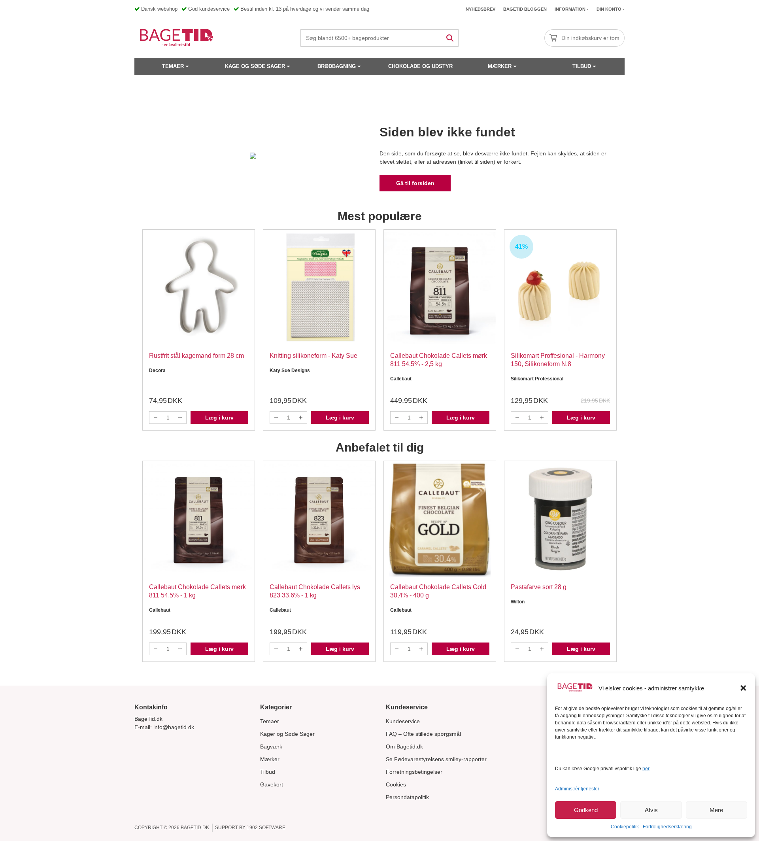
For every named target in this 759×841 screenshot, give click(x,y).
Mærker (500, 66)
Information (570, 9)
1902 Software (266, 827)
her (645, 768)
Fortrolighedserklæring (667, 827)
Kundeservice (403, 721)
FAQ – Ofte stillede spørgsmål (423, 734)
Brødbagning (336, 66)
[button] (743, 688)
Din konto (609, 9)
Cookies (396, 784)
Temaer (173, 66)
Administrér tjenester (577, 789)
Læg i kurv (219, 417)
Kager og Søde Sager (287, 734)
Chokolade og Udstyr (420, 66)
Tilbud (581, 66)
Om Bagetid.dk (404, 746)
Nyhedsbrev (480, 9)
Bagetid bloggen (525, 9)
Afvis (651, 810)
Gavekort (271, 784)
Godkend (586, 810)
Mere (716, 810)
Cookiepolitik (625, 827)
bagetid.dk (195, 827)
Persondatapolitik (407, 797)
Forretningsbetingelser (414, 772)
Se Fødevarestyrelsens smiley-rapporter (436, 759)
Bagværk (271, 746)
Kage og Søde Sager (255, 66)
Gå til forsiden (415, 183)
